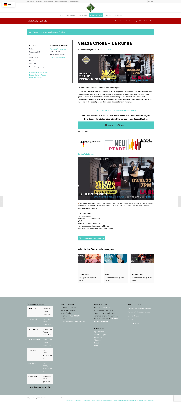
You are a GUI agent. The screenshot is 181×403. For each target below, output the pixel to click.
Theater (97, 340)
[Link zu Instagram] (149, 1)
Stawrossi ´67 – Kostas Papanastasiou (139, 312)
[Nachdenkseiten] (179, 201)
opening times (74, 1)
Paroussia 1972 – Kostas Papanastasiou (139, 308)
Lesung (97, 343)
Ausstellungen (100, 335)
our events (30, 1)
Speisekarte (99, 332)
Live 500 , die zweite (134, 316)
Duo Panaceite (84, 274)
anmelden (105, 308)
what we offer (48, 1)
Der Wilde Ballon (138, 274)
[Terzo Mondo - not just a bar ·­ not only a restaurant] (90, 7)
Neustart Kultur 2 (35, 75)
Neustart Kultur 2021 (134, 324)
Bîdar (107, 274)
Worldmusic (38, 78)
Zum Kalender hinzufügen (92, 238)
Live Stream (44, 72)
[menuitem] (31, 1)
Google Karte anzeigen (57, 57)
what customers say (61, 1)
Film (96, 346)
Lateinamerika (34, 72)
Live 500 (130, 320)
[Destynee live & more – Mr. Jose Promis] (1, 201)
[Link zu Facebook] (145, 1)
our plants (39, 1)
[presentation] (89, 262)
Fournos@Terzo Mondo (58, 49)
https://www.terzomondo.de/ (73, 321)
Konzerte (98, 337)
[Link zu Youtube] (152, 1)
